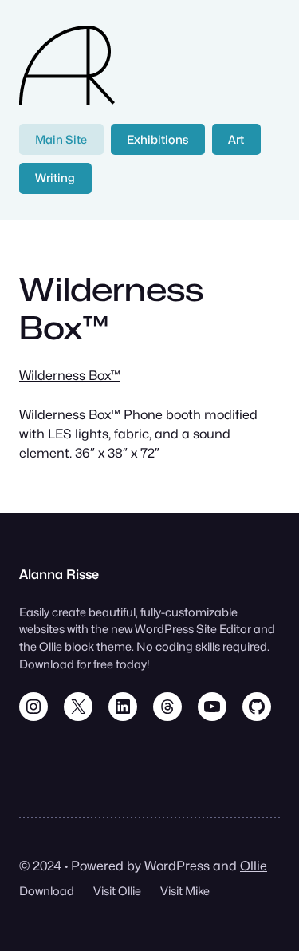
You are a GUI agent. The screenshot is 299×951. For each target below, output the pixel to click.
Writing (55, 177)
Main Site (61, 139)
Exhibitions (157, 139)
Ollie (253, 866)
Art (236, 139)
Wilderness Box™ (69, 375)
